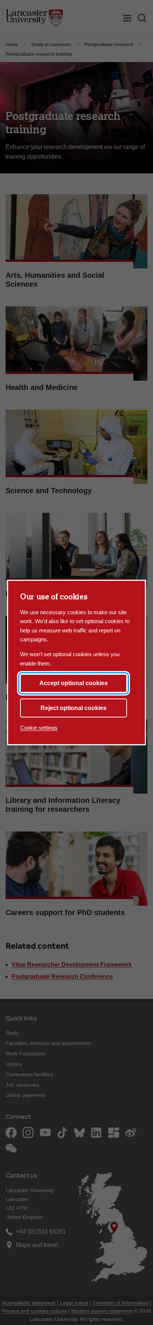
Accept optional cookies (73, 683)
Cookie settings (39, 728)
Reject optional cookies (73, 708)
